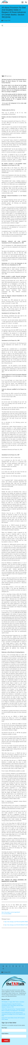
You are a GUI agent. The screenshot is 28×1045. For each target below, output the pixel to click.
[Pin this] (16, 966)
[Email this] (3, 966)
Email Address (5, 1033)
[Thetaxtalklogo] (4, 2)
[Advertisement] (14, 59)
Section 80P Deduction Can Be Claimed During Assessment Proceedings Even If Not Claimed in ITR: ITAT (13, 1014)
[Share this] (6, 966)
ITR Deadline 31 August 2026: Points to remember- (13, 1001)
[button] (22, 2)
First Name (4, 1027)
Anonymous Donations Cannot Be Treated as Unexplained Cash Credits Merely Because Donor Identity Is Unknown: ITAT (12, 1005)
